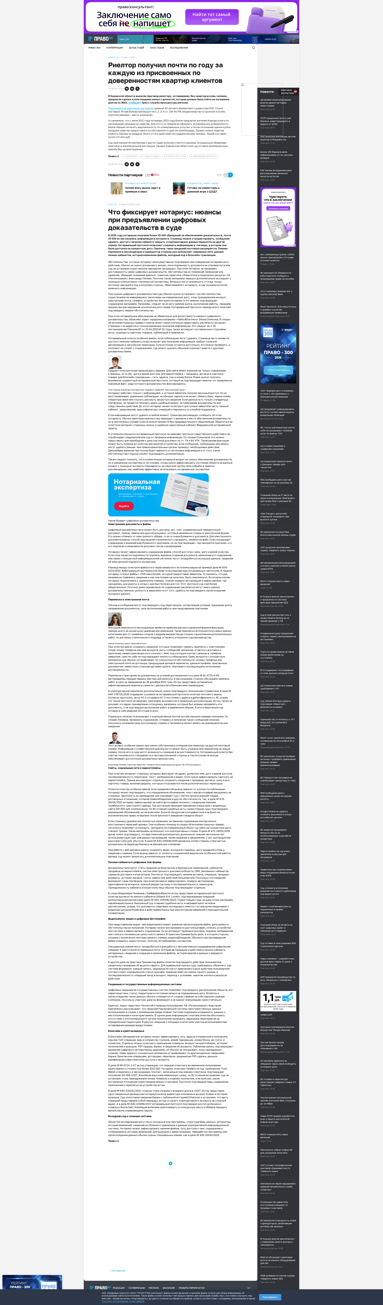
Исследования (179, 47)
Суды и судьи (151, 156)
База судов (157, 47)
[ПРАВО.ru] (100, 39)
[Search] (253, 48)
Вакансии (169, 1288)
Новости (113, 57)
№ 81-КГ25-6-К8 (209, 675)
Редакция (119, 1288)
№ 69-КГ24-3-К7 (126, 1065)
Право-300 (94, 47)
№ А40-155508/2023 (163, 899)
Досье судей (136, 47)
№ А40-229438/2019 (165, 840)
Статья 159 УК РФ (176, 156)
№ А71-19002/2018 (219, 831)
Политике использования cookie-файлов (123, 1301)
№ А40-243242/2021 (129, 1090)
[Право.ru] (100, 1288)
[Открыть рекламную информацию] (294, 245)
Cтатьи (112, 204)
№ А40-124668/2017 (139, 1103)
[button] (127, 89)
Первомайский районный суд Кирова (131, 108)
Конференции (115, 47)
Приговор (131, 156)
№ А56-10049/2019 (207, 1135)
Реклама (154, 1288)
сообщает (135, 102)
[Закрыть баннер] (60, 1277)
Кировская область (204, 156)
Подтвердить (270, 1297)
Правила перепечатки (192, 1288)
